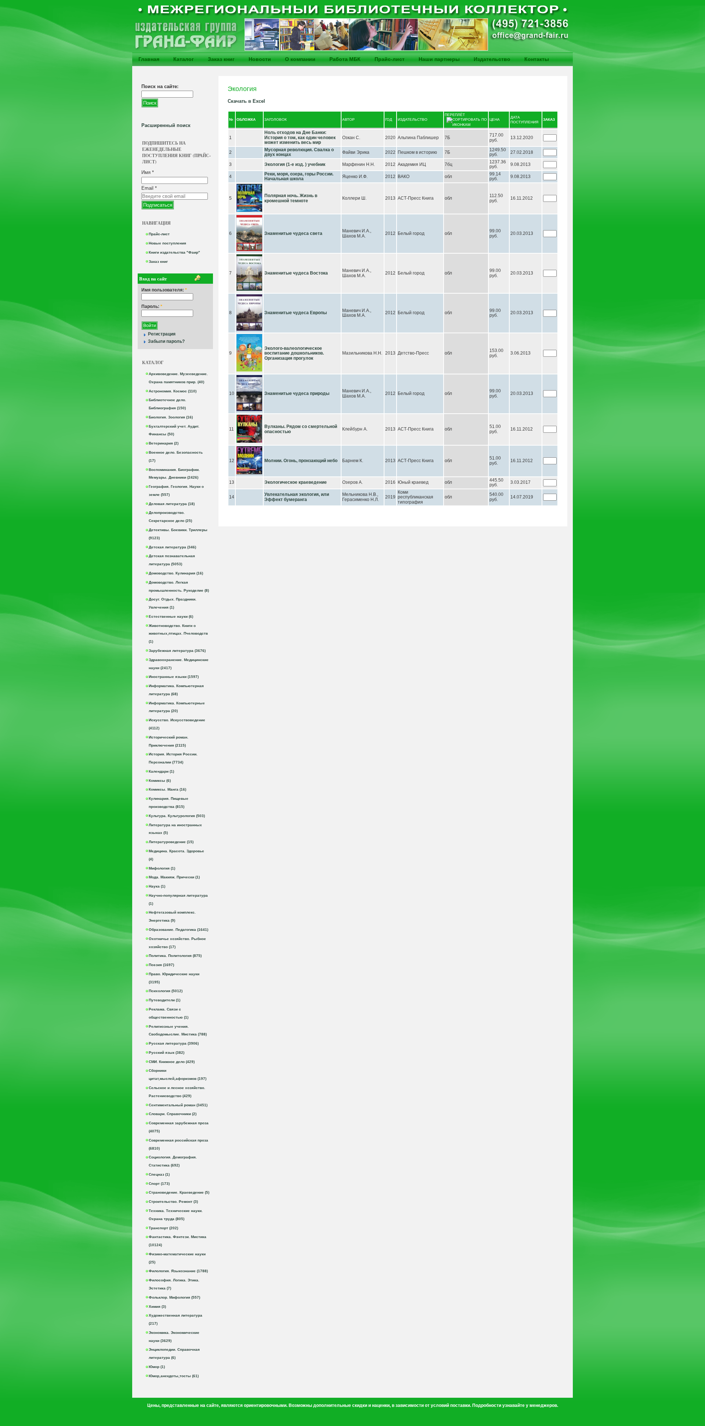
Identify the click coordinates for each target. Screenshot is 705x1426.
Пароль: (151, 307)
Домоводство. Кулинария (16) (176, 573)
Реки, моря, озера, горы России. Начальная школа (298, 176)
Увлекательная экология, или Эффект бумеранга (296, 497)
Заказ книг (221, 59)
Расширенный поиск (166, 125)
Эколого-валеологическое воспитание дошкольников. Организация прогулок (294, 353)
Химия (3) (157, 1307)
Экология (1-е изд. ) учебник (294, 164)
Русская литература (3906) (174, 1043)
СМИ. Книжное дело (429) (172, 1062)
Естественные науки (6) (171, 616)
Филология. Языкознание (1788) (178, 1271)
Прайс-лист (390, 59)
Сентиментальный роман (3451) (178, 1105)
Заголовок (275, 119)
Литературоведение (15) (171, 842)
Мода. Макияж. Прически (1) (174, 877)
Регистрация (162, 334)
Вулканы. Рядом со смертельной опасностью (300, 429)
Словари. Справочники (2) (172, 1114)
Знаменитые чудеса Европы (295, 312)
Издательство (492, 59)
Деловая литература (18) (172, 504)
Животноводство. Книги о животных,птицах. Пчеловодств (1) (178, 634)
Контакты (536, 59)
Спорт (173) (159, 1184)
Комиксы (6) (160, 781)
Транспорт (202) (163, 1228)
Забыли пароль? (166, 341)
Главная (148, 59)
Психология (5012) (165, 991)
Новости (260, 59)
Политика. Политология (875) (175, 956)
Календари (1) (161, 771)
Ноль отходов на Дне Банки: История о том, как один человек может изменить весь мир (300, 137)
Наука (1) (157, 886)
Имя (147, 172)
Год (388, 119)
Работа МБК (345, 59)
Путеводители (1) (164, 1000)
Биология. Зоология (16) (171, 417)
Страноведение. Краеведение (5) (179, 1192)
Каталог (183, 59)
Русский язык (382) (166, 1053)
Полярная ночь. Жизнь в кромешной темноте (290, 198)
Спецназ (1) (159, 1174)
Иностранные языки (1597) (174, 677)
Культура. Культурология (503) (177, 816)
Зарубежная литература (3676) (177, 651)
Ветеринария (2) (163, 443)
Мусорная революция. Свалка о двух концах (299, 152)
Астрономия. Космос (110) (172, 391)
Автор (348, 119)
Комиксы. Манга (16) (167, 789)
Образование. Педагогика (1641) (178, 930)
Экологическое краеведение (295, 482)
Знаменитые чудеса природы (296, 393)
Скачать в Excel (246, 101)
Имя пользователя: (164, 290)
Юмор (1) (157, 1367)
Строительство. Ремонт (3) (173, 1202)
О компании (300, 59)
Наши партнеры (439, 59)
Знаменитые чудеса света (293, 233)
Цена (494, 119)
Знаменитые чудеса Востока (296, 273)
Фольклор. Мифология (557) (174, 1297)
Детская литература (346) (172, 547)
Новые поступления (167, 243)
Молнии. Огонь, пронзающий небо (300, 460)
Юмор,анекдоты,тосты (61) (174, 1376)
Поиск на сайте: (159, 86)
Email (149, 188)
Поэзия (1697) (161, 965)
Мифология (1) (162, 868)
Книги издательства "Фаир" (174, 252)
